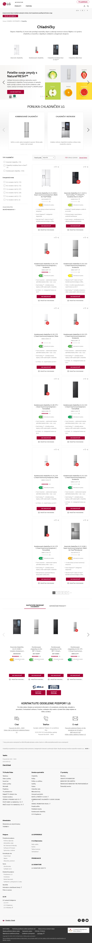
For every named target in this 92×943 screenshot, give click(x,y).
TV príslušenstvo (7, 791)
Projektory (5, 789)
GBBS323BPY (45, 270)
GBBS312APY (74, 482)
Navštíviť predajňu (38, 692)
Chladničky (35, 776)
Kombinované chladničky (38, 811)
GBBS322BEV (45, 411)
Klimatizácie (6, 820)
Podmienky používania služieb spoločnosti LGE (23, 929)
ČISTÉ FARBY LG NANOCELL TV (12, 802)
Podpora (5, 834)
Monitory (63, 776)
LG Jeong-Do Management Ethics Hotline (80, 930)
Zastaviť (51, 96)
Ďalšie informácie (10, 16)
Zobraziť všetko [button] (83, 157)
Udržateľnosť (35, 851)
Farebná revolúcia (7, 797)
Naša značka (35, 844)
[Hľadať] (88, 6)
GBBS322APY (75, 654)
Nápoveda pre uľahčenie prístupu (11, 933)
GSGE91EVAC (74, 199)
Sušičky (34, 784)
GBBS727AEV (45, 552)
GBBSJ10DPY (74, 270)
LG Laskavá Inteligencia (9, 900)
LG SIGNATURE (36, 864)
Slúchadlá (5, 786)
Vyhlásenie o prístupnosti (28, 933)
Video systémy (7, 778)
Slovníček (5, 885)
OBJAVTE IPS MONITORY (67, 778)
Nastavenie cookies (27, 931)
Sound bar (5, 781)
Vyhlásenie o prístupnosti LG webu (13, 882)
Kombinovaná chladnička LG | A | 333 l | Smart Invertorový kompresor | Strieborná (75, 477)
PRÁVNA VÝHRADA (40, 931)
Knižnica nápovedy (8, 840)
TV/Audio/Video (8, 772)
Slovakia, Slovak (10, 920)
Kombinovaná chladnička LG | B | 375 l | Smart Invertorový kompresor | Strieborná (46, 265)
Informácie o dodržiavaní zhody (11, 887)
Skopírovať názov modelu (50, 199)
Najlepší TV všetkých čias (10, 794)
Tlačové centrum (36, 849)
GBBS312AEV (74, 411)
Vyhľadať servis (8, 869)
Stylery (33, 786)
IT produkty (64, 772)
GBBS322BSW (45, 339)
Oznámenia (7, 877)
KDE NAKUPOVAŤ (46, 226)
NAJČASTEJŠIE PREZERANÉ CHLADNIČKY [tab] (35, 606)
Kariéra (33, 847)
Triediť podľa (37, 158)
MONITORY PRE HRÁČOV (67, 781)
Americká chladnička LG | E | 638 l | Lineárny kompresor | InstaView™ (17, 650)
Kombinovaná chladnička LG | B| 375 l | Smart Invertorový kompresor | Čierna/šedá (46, 407)
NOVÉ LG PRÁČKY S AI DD (39, 797)
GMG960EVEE (17, 654)
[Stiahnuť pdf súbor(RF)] (41, 205)
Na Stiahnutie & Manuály (10, 845)
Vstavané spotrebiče (37, 794)
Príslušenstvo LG (8, 874)
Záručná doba (7, 866)
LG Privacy (40, 933)
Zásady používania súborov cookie (11, 931)
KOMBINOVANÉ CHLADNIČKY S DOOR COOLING (46, 799)
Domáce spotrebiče (38, 772)
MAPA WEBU (6, 929)
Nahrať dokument (8, 879)
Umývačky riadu (36, 789)
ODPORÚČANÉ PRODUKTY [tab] (57, 606)
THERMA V (6, 826)
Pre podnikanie (83, 2)
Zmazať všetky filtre (8, 207)
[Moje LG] (84, 6)
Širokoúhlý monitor (65, 786)
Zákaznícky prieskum (9, 861)
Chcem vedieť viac (15, 92)
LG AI (4, 897)
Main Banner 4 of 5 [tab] (46, 96)
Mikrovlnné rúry (36, 791)
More (86, 748)
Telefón (5, 858)
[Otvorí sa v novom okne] (79, 920)
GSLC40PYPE (74, 552)
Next (84, 10)
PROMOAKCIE (36, 858)
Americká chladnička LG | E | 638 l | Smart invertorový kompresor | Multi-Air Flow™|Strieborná (75, 548)
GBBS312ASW (45, 480)
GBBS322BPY (74, 340)
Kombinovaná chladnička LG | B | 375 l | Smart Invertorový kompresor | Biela (46, 335)
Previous (80, 10)
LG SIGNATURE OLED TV (39, 868)
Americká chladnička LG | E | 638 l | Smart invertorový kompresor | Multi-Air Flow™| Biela (46, 195)
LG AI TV (6, 903)
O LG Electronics (37, 841)
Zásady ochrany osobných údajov (46, 929)
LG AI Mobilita (7, 907)
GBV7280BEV (55, 654)
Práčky (33, 778)
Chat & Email (7, 765)
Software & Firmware (9, 848)
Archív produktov (8, 209)
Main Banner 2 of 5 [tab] (42, 96)
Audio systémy (7, 784)
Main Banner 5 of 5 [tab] (48, 96)
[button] (46, 230)
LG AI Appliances (36, 814)
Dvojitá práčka (36, 806)
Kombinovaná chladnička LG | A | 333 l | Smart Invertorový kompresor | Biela (46, 476)
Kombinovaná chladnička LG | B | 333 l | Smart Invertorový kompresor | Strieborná (75, 265)
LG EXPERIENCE (37, 834)
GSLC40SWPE (45, 199)
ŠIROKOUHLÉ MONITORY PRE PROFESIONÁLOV (74, 784)
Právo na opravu (7, 890)
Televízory (5, 776)
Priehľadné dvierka (37, 809)
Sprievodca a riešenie (9, 850)
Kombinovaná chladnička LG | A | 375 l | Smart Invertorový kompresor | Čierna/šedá (46, 548)
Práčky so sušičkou (37, 781)
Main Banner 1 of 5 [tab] (40, 96)
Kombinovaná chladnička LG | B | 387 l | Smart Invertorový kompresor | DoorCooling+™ (36, 651)
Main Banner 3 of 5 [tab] (44, 96)
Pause (82, 10)
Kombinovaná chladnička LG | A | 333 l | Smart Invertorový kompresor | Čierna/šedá (75, 407)
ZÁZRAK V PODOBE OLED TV (11, 799)
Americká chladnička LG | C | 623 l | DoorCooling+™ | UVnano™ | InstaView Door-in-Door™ (75, 195)
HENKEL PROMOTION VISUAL (40, 804)
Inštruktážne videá (8, 843)
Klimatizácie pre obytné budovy (11, 824)
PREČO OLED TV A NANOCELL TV (12, 804)
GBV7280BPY (36, 654)
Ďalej (71, 593)
